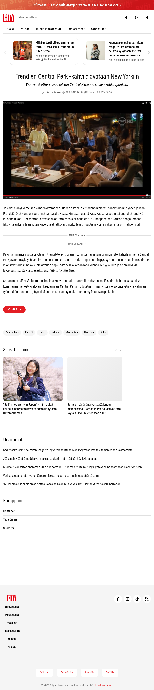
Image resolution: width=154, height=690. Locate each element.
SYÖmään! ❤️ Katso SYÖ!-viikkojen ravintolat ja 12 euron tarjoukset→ (77, 5)
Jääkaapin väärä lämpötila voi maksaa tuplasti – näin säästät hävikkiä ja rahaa (50, 458)
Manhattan (72, 332)
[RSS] (147, 599)
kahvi (42, 332)
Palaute (11, 646)
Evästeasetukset (104, 685)
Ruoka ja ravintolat (48, 29)
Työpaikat (11, 622)
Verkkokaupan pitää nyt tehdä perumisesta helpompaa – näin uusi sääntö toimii (51, 475)
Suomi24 (8, 528)
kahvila (55, 332)
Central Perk (12, 332)
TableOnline (10, 519)
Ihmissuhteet (76, 29)
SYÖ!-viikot (98, 29)
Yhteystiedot (12, 606)
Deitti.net (9, 511)
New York (89, 332)
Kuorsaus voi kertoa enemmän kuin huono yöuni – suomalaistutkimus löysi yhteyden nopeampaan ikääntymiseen (72, 467)
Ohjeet (12, 638)
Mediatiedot (12, 614)
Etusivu (10, 29)
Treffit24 (110, 672)
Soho (103, 332)
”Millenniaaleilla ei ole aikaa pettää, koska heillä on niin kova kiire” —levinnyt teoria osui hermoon (62, 484)
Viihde (25, 29)
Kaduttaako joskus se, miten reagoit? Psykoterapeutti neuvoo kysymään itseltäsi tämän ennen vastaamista (67, 450)
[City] (11, 598)
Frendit (29, 332)
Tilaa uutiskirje (11, 630)
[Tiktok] (147, 17)
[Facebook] (126, 17)
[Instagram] (136, 17)
